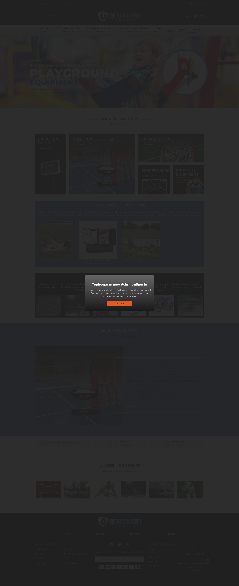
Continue (119, 303)
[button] (150, 279)
